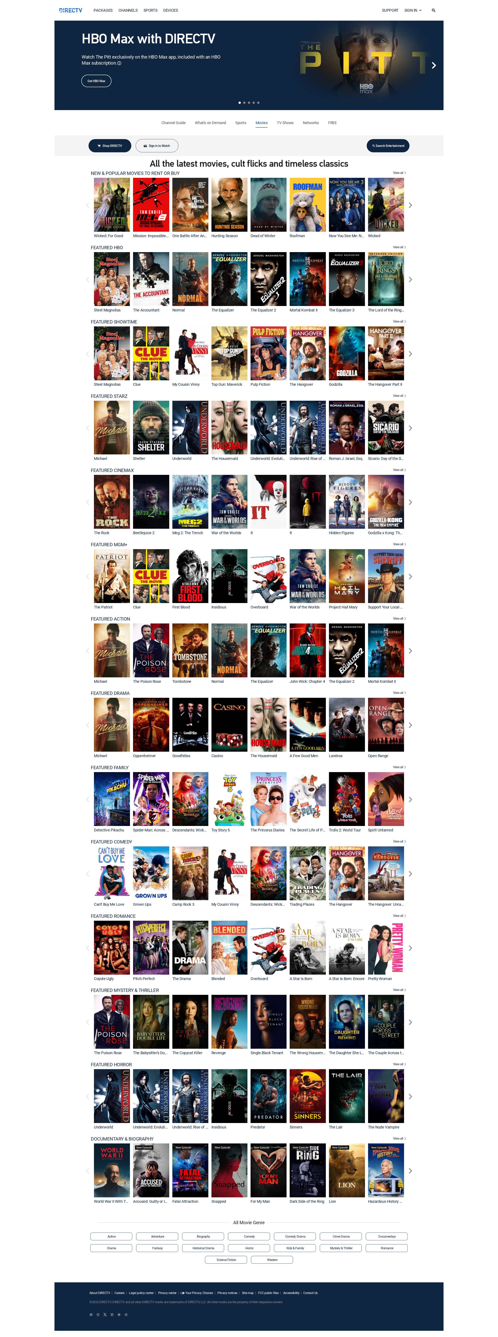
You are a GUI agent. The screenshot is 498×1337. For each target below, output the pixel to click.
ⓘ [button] (119, 63)
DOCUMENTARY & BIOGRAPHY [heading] (122, 1139)
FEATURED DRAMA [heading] (110, 693)
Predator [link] (258, 1127)
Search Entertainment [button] (390, 146)
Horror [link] (249, 1248)
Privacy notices (227, 1293)
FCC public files (268, 1293)
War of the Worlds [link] (226, 532)
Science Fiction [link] (226, 1260)
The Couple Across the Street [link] (392, 1052)
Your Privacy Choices (199, 1293)
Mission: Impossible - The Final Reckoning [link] (167, 235)
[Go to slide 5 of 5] (258, 103)
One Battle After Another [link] (192, 235)
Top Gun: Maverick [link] (226, 384)
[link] (112, 205)
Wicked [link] (374, 235)
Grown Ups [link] (142, 904)
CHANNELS (128, 10)
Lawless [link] (336, 755)
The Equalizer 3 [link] (341, 310)
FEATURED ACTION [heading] (110, 619)
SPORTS (151, 10)
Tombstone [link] (181, 681)
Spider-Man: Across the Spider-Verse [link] (163, 830)
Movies (262, 122)
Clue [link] (136, 384)
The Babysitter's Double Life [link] (156, 1052)
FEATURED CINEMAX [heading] (112, 470)
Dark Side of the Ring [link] (307, 1201)
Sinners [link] (296, 1127)
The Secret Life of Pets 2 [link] (310, 830)
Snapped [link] (218, 1201)
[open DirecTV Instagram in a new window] (112, 1314)
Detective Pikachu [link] (109, 830)
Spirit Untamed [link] (380, 830)
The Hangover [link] (301, 384)
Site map (247, 1293)
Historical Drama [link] (203, 1248)
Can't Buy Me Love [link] (109, 904)
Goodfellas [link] (181, 755)
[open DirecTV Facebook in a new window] (98, 1314)
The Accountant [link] (146, 310)
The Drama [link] (181, 978)
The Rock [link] (101, 532)
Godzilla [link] (335, 384)
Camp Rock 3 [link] (183, 904)
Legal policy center (141, 1293)
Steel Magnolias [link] (107, 310)
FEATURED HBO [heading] (107, 248)
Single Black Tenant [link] (267, 1052)
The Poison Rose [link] (147, 681)
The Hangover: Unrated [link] (387, 904)
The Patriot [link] (103, 607)
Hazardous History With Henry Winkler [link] (399, 1201)
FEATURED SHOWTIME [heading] (114, 322)
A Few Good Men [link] (304, 755)
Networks (311, 122)
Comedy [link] (249, 1236)
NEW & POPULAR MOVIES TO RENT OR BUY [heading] (135, 173)
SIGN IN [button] (410, 10)
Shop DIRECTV (112, 146)
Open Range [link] (378, 755)
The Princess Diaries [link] (268, 830)
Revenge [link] (218, 1052)
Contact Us (310, 1293)
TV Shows (285, 122)
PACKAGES (103, 10)
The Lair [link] (336, 1127)
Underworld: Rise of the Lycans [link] (315, 458)
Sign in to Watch (159, 146)
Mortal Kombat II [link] (303, 310)
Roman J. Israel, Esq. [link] (346, 458)
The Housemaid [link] (224, 458)
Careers (119, 1293)
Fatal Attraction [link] (185, 1201)
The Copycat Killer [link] (187, 1052)
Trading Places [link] (302, 904)
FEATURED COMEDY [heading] (111, 842)
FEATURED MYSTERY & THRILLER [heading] (125, 990)
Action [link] (112, 1236)
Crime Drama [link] (341, 1236)
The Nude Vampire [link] (383, 1127)
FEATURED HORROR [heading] (111, 1065)
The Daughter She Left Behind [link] (354, 1052)
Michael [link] (100, 458)
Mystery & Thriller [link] (341, 1248)
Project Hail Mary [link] (343, 607)
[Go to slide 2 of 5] (244, 103)
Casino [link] (217, 755)
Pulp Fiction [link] (260, 384)
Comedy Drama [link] (295, 1236)
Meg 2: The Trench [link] (187, 532)
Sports (240, 122)
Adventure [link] (157, 1236)
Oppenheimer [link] (144, 755)
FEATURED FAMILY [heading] (110, 768)
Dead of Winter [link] (263, 235)
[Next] (434, 65)
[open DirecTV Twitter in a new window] (105, 1314)
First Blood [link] (181, 607)
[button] (433, 10)
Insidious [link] (218, 607)
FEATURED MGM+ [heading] (109, 545)
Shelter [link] (139, 458)
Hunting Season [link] (224, 235)
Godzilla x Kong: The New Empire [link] (395, 532)
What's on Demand (210, 122)
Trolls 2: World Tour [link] (345, 830)
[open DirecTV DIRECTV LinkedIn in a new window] (91, 1314)
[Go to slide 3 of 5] (249, 103)
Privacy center (166, 1293)
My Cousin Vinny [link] (186, 384)
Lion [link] (332, 1201)
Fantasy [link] (157, 1248)
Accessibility (291, 1293)
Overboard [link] (259, 607)
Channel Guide (173, 122)
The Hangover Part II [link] (385, 384)
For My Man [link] (260, 1201)
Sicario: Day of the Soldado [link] (390, 458)
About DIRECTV (99, 1293)
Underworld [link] (181, 458)
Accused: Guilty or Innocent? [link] (156, 1201)
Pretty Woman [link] (380, 978)
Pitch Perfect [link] (144, 978)
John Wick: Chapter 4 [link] (307, 681)
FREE (332, 122)
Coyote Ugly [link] (104, 978)
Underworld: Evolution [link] (269, 458)
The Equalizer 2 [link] (263, 310)
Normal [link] (178, 310)
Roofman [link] (297, 235)
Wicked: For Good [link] (108, 235)
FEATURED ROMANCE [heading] (113, 916)
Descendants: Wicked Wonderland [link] (200, 830)
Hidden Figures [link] (341, 532)
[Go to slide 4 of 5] (254, 103)
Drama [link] (111, 1248)
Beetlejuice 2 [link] (143, 532)
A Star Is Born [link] (301, 978)
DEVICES (170, 10)
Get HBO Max (96, 81)
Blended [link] (218, 978)
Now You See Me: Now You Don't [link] (355, 235)
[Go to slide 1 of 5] (239, 103)
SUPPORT (390, 10)
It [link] (252, 532)
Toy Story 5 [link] (220, 830)
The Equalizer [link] (222, 310)
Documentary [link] (387, 1236)
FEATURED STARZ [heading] (109, 396)
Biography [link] (203, 1236)
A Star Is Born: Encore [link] (347, 978)
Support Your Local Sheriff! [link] (390, 607)
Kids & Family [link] (295, 1248)
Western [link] (272, 1260)
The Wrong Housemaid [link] (309, 1052)
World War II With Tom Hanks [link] (118, 1201)
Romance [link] (387, 1248)
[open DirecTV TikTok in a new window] (126, 1314)
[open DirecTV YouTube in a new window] (119, 1314)
